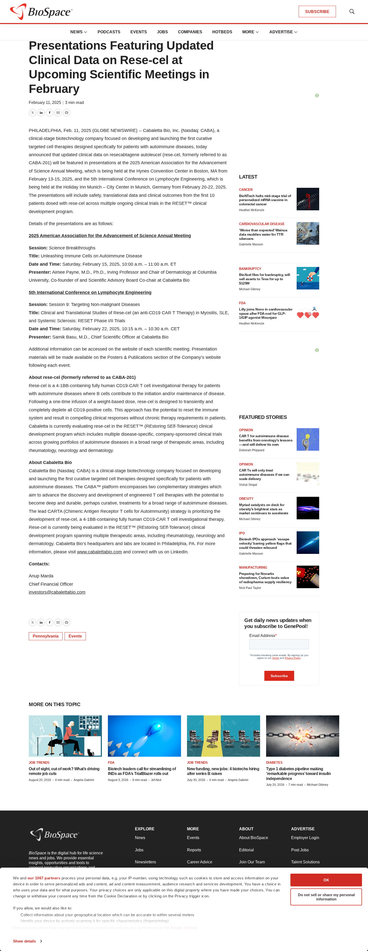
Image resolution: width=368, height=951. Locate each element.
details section (184, 928)
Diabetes (274, 762)
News (76, 32)
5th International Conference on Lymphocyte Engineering (90, 292)
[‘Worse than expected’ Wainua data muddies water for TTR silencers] (308, 233)
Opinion (246, 430)
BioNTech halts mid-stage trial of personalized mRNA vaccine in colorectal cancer (265, 200)
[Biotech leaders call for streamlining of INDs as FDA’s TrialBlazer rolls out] (144, 735)
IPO (242, 533)
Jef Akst (156, 780)
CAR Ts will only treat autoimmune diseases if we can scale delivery (264, 474)
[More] (86, 32)
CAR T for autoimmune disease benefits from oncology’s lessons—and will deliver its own (265, 440)
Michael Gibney (249, 289)
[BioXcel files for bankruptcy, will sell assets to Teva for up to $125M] (308, 278)
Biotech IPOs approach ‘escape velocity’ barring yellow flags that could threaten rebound (265, 543)
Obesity (246, 499)
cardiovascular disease (262, 224)
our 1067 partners (44, 878)
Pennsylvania (46, 636)
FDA (242, 303)
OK (326, 880)
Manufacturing (253, 567)
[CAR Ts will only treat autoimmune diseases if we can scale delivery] (308, 473)
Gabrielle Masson (251, 244)
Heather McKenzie (251, 210)
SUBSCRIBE (317, 12)
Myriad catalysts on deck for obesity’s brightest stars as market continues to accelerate (263, 509)
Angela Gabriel (84, 780)
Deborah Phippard (251, 450)
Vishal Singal (248, 485)
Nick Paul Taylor (250, 588)
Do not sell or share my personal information (326, 897)
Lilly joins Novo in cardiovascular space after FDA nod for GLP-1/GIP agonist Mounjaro (265, 313)
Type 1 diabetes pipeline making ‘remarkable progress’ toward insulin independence (298, 773)
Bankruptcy (250, 269)
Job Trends (39, 762)
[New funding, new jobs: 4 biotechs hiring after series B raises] (223, 735)
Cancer (246, 190)
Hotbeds (222, 32)
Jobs (162, 32)
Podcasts (109, 32)
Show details (24, 941)
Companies (190, 32)
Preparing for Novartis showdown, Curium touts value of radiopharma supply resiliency (265, 578)
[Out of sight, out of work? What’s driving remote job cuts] (65, 735)
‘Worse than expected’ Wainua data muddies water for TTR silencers (263, 234)
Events (138, 32)
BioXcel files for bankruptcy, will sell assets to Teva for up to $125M (264, 279)
